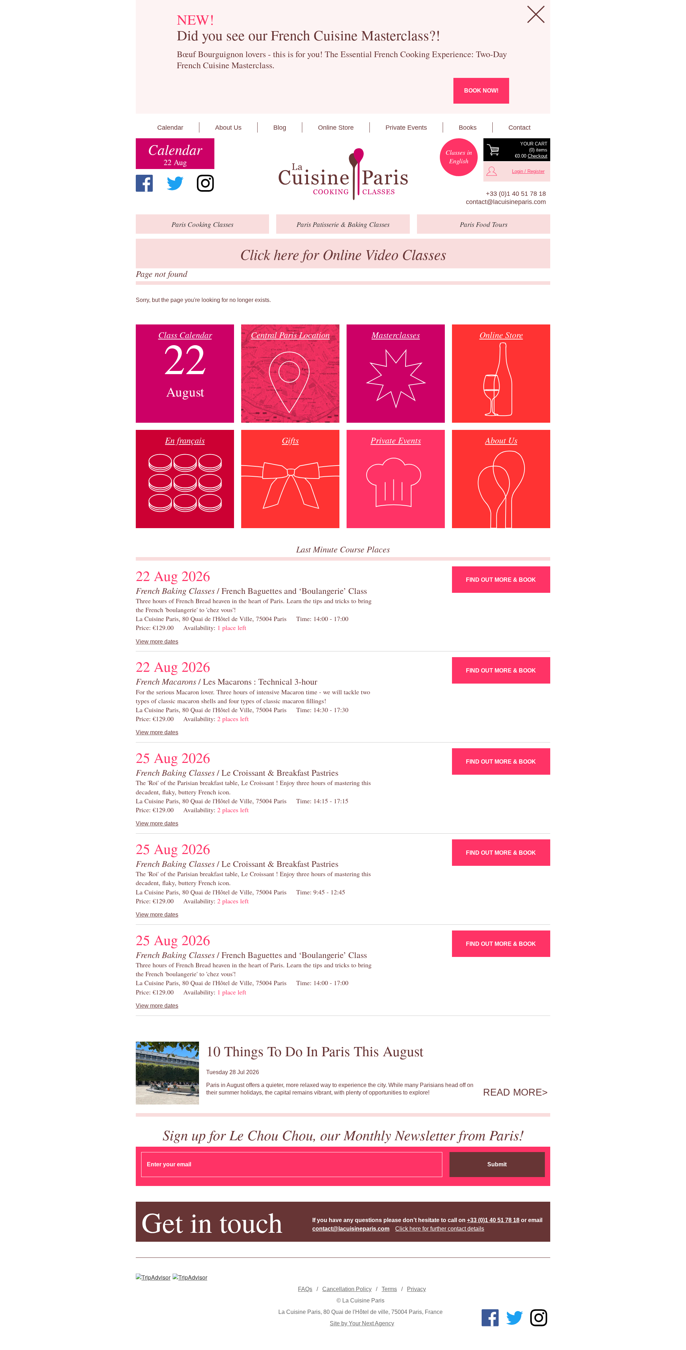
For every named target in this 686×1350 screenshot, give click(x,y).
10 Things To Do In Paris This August (314, 1050)
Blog (279, 127)
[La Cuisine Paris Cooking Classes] (342, 174)
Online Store (336, 127)
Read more (512, 1092)
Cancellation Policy (347, 1289)
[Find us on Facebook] (144, 183)
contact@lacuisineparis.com (506, 201)
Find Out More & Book (501, 580)
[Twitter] (175, 183)
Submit (497, 1164)
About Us (228, 127)
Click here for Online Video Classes (343, 254)
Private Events (406, 127)
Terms (389, 1289)
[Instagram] (205, 183)
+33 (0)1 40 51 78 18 (516, 193)
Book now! (481, 91)
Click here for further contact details (439, 1229)
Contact (519, 127)
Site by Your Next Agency (362, 1323)
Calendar (170, 127)
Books (468, 127)
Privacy (416, 1289)
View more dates (157, 642)
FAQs (305, 1289)
